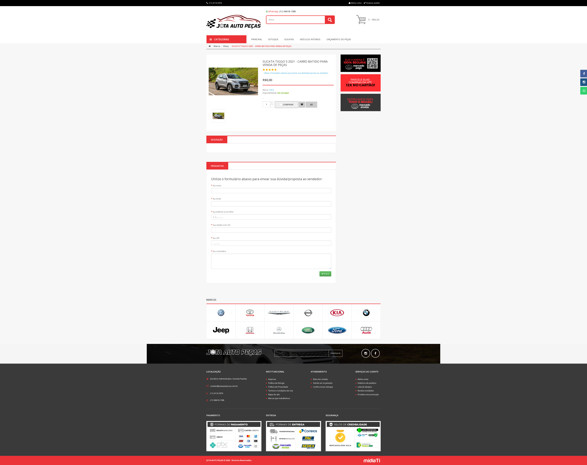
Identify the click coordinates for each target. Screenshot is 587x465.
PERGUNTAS (217, 165)
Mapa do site (274, 394)
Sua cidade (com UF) (221, 225)
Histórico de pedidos (367, 383)
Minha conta (363, 379)
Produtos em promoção (368, 394)
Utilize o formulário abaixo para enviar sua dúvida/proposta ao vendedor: (296, 73)
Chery (226, 46)
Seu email (217, 198)
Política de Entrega (276, 383)
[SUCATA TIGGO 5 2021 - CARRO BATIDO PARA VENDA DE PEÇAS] (218, 116)
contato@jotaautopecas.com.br (224, 386)
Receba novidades (366, 390)
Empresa (272, 379)
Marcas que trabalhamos (279, 398)
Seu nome (217, 185)
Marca (217, 46)
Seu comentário (219, 251)
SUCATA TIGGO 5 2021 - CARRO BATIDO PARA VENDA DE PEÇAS (262, 46)
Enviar (326, 273)
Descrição (217, 139)
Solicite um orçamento (322, 383)
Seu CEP (216, 238)
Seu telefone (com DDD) (223, 212)
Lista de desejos (365, 387)
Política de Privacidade (278, 387)
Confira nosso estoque (323, 387)
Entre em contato (320, 379)
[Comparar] (311, 105)
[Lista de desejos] (302, 105)
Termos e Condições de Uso (280, 390)
